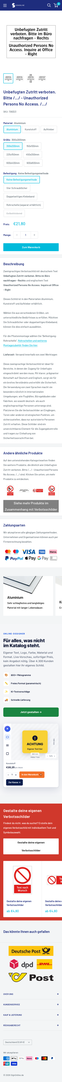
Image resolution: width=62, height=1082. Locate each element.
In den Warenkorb (31, 774)
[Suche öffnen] (49, 5)
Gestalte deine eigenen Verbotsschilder (31, 846)
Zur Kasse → (14, 782)
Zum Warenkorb (31, 247)
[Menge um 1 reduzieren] (16, 234)
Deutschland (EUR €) (14, 1042)
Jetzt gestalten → (31, 712)
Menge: (7, 234)
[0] (56, 5)
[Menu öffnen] (5, 5)
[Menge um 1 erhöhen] (34, 234)
